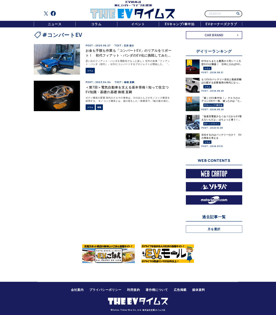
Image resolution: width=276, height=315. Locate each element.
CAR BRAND (214, 35)
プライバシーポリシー (105, 290)
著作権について (157, 290)
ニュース (54, 24)
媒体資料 (198, 290)
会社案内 (77, 290)
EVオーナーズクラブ (221, 24)
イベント (138, 24)
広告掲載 (180, 290)
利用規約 (133, 290)
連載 (99, 107)
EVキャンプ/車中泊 (180, 24)
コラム (96, 24)
